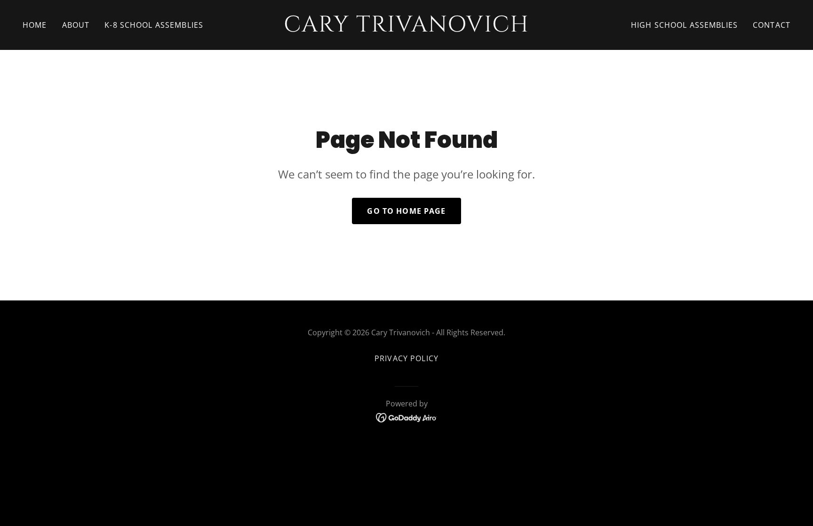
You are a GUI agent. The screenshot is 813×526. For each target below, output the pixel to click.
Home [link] (35, 25)
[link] (406, 28)
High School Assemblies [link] (684, 25)
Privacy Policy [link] (406, 358)
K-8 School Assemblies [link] (153, 25)
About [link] (76, 25)
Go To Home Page (406, 211)
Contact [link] (771, 25)
